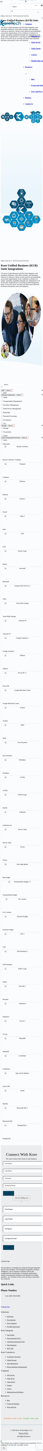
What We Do (11, 1378)
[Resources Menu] (26, 73)
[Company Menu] (26, 30)
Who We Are (11, 1375)
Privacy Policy (23, 1433)
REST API (10, 1348)
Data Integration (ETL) (14, 1338)
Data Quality (11, 1335)
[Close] (21, 1201)
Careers (9, 1389)
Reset (8, 390)
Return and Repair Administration (17, 1367)
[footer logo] (5, 1307)
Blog (8, 1400)
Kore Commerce (12, 1323)
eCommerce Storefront (13, 1357)
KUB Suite (10, 1316)
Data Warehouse (11, 1345)
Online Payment (11, 1360)
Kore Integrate (11, 1320)
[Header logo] (10, 24)
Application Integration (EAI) (16, 1342)
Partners (9, 1385)
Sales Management (12, 1363)
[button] (12, 3)
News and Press (11, 1407)
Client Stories (11, 1382)
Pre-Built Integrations (13, 1327)
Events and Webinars (13, 1404)
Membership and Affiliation (15, 1392)
